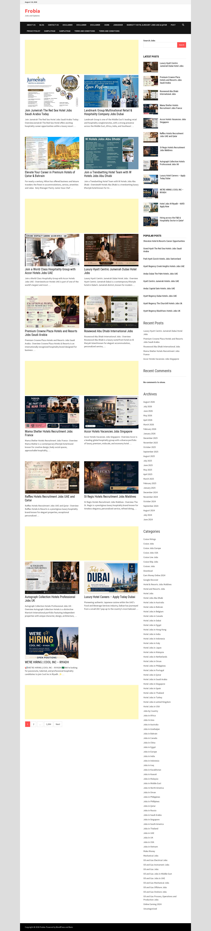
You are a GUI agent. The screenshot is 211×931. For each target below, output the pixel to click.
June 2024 (148, 519)
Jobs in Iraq (148, 765)
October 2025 (149, 447)
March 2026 (148, 424)
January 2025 (149, 487)
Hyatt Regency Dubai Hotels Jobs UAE (160, 296)
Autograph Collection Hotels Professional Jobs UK (172, 163)
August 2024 (149, 510)
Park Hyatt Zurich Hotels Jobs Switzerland (162, 258)
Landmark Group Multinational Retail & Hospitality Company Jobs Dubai (108, 112)
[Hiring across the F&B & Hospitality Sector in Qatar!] (150, 218)
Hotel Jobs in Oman (152, 661)
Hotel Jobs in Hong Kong (154, 629)
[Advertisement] (81, 57)
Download (148, 570)
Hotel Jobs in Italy (151, 643)
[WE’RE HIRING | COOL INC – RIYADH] (150, 190)
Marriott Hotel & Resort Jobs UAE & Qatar (147, 25)
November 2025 (150, 442)
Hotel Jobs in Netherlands (155, 656)
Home (106, 25)
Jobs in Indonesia (151, 760)
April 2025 (147, 474)
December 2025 (150, 438)
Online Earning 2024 (152, 904)
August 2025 (149, 456)
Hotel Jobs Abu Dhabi (153, 598)
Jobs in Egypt (149, 747)
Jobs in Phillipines (151, 801)
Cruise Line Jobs (150, 557)
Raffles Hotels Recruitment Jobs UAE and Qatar (171, 134)
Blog (41, 25)
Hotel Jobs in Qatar (152, 674)
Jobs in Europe (150, 751)
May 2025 (147, 469)
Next (58, 724)
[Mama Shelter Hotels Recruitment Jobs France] (150, 105)
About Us (31, 25)
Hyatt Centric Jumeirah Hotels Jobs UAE (161, 281)
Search (181, 45)
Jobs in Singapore (151, 819)
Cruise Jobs (148, 543)
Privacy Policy (33, 31)
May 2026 (147, 415)
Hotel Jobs (148, 593)
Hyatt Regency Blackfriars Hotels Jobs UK (161, 311)
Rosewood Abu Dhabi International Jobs (108, 331)
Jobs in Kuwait (150, 774)
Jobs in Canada (150, 738)
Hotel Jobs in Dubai (152, 620)
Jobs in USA (148, 842)
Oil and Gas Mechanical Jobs (156, 882)
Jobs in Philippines (151, 796)
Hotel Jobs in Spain (152, 688)
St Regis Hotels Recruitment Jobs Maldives (110, 496)
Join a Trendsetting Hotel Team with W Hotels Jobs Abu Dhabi (107, 174)
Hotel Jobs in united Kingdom (157, 702)
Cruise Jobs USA (150, 552)
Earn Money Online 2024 (154, 575)
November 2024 (150, 496)
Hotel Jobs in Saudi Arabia (155, 679)
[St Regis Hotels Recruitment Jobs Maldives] (150, 147)
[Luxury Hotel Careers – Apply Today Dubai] (150, 176)
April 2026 (147, 420)
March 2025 (148, 478)
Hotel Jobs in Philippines (154, 665)
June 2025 (148, 465)
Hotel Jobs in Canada (153, 616)
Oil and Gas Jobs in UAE (154, 878)
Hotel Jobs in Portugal (153, 670)
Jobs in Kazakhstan (152, 769)
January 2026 (149, 433)
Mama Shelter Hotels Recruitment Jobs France (171, 106)
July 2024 (147, 515)
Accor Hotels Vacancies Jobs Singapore (108, 431)
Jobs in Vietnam (150, 846)
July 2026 (147, 406)
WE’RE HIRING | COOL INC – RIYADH (47, 662)
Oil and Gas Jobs (150, 869)
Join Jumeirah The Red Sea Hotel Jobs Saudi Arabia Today (48, 112)
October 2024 (149, 501)
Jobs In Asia (148, 720)
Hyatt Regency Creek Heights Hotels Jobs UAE (164, 266)
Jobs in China (149, 742)
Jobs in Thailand (150, 828)
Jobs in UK (148, 837)
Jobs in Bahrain (150, 733)
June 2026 (148, 411)
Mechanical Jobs (150, 855)
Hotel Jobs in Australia (153, 602)
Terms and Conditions (84, 31)
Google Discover (150, 579)
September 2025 (150, 451)
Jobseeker (118, 25)
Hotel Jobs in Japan (152, 647)
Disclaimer (68, 25)
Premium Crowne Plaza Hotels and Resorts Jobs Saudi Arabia (171, 80)
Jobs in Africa (149, 715)
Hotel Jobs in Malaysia (153, 652)
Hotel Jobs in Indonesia (154, 638)
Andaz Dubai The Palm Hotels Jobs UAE (160, 273)
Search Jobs (149, 40)
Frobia (32, 10)
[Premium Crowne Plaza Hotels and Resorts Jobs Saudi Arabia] (150, 77)
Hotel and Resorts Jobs (154, 588)
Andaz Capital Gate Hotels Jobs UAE (159, 288)
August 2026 (149, 401)
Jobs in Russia (149, 810)
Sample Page (49, 31)
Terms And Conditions (109, 31)
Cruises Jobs (149, 566)
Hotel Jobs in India (151, 634)
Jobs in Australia (150, 724)
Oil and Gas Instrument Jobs (156, 864)
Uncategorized (150, 908)
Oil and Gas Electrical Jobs (155, 860)
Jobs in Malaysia (150, 778)
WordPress (60, 927)
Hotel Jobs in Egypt (152, 625)
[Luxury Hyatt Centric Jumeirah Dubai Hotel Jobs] (150, 63)
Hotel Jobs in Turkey (152, 697)
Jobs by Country (150, 711)
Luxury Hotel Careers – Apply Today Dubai (109, 597)
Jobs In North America (153, 787)
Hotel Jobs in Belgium (153, 611)
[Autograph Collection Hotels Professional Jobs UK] (150, 161)
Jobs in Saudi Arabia (152, 815)
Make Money (149, 851)
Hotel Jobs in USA (151, 706)
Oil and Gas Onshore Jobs (155, 891)
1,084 (48, 724)
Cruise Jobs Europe (152, 548)
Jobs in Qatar (149, 806)
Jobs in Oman (149, 792)
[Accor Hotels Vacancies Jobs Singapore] (150, 119)
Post (173, 25)
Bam (71, 927)
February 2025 (149, 483)
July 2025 (147, 460)
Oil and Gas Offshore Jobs (155, 887)
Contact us (53, 25)
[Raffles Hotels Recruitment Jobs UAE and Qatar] (150, 133)
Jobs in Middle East (152, 783)
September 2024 (150, 505)
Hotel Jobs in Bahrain (153, 607)
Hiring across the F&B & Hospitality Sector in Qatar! (172, 219)
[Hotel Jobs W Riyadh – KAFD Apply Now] (150, 204)
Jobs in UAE (148, 833)
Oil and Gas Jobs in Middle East (157, 873)
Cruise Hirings (149, 539)
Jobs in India (149, 756)
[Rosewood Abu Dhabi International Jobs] (150, 91)
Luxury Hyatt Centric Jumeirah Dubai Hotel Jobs (172, 64)
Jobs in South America (153, 824)
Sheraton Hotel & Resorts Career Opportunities (164, 241)
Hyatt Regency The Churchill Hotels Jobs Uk (162, 303)
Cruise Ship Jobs (150, 561)
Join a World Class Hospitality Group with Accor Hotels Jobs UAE (50, 271)
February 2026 (149, 429)
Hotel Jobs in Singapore (154, 683)
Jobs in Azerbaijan (151, 729)
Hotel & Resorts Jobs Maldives (157, 584)
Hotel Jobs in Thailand (153, 692)
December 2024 (150, 492)
